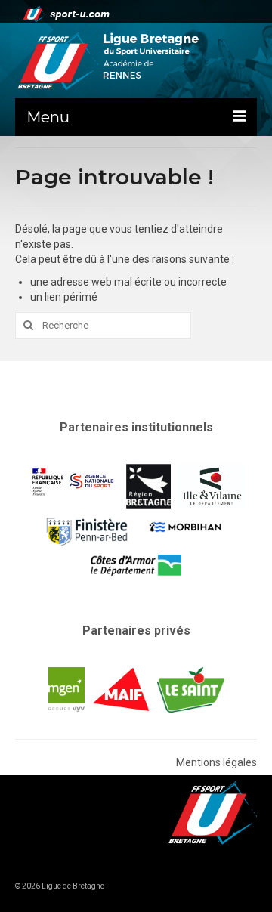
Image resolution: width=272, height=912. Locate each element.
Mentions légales (216, 762)
